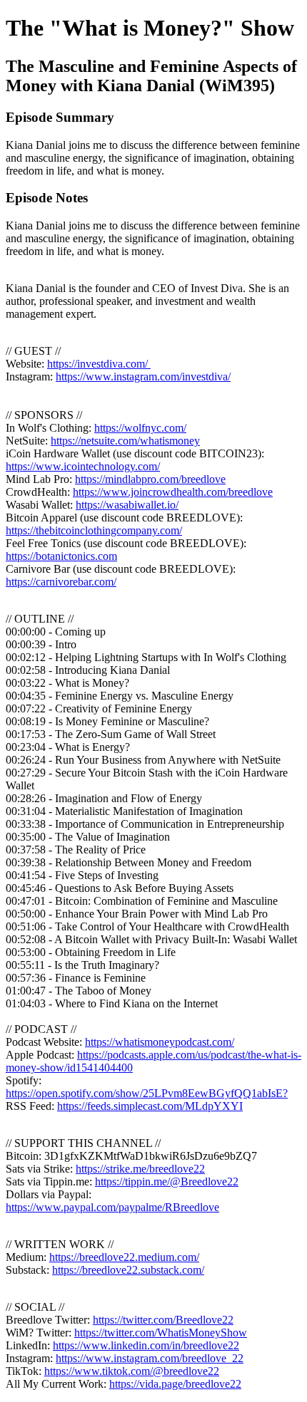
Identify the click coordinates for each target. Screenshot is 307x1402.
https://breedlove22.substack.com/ (128, 1270)
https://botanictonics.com (61, 556)
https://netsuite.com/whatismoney (125, 441)
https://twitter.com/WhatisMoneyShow (160, 1332)
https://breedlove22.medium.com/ (124, 1257)
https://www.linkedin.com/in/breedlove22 (146, 1345)
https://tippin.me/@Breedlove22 (166, 1181)
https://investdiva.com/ (99, 364)
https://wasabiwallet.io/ (127, 505)
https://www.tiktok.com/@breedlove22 (131, 1371)
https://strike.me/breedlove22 (140, 1169)
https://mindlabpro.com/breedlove (150, 479)
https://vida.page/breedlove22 (175, 1384)
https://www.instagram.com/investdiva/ (143, 376)
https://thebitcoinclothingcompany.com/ (94, 530)
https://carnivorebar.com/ (61, 582)
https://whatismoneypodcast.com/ (159, 1042)
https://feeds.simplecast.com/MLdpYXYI (150, 1106)
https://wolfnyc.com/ (140, 428)
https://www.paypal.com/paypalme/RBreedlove (112, 1207)
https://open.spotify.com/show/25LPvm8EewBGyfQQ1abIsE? (147, 1093)
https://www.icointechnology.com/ (83, 466)
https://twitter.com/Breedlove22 (163, 1320)
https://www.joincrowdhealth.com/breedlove (173, 492)
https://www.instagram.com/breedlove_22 (149, 1358)
